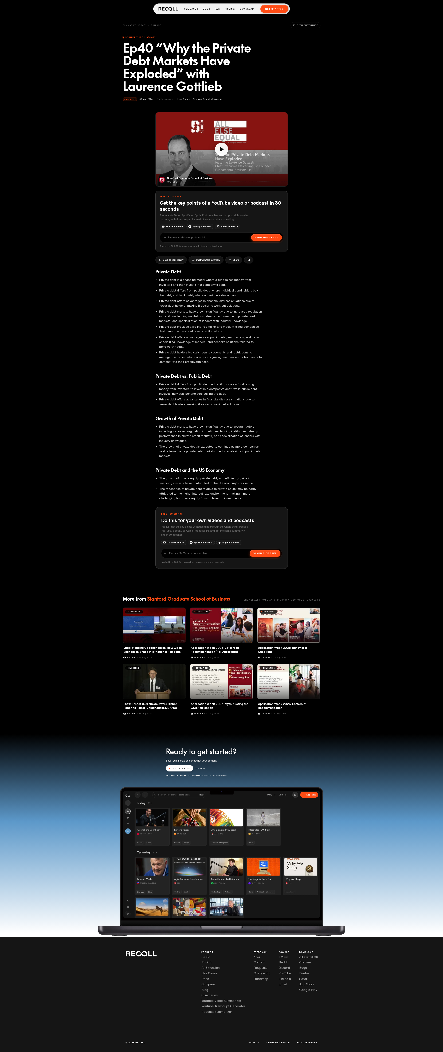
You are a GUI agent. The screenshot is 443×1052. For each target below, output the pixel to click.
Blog (204, 989)
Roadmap (261, 978)
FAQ (217, 9)
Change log (262, 973)
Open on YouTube (307, 25)
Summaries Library (135, 25)
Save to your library (173, 260)
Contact (259, 962)
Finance (156, 25)
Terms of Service (278, 1043)
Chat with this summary (208, 260)
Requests (260, 967)
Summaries (209, 995)
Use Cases (191, 9)
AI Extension (210, 967)
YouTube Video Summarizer (221, 1000)
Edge (303, 967)
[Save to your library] (181, 611)
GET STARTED (181, 768)
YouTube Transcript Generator (223, 1006)
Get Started (274, 9)
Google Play (308, 989)
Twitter (284, 956)
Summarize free (266, 238)
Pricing (230, 9)
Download (247, 9)
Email (283, 984)
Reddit (283, 962)
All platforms (308, 956)
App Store (306, 984)
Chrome (305, 962)
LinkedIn (285, 978)
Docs (206, 9)
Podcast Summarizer (216, 1011)
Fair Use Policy (307, 1043)
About (205, 956)
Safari (303, 978)
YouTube (285, 973)
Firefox (304, 973)
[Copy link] (248, 260)
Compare (208, 984)
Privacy (254, 1043)
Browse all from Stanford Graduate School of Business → (282, 600)
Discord (284, 967)
